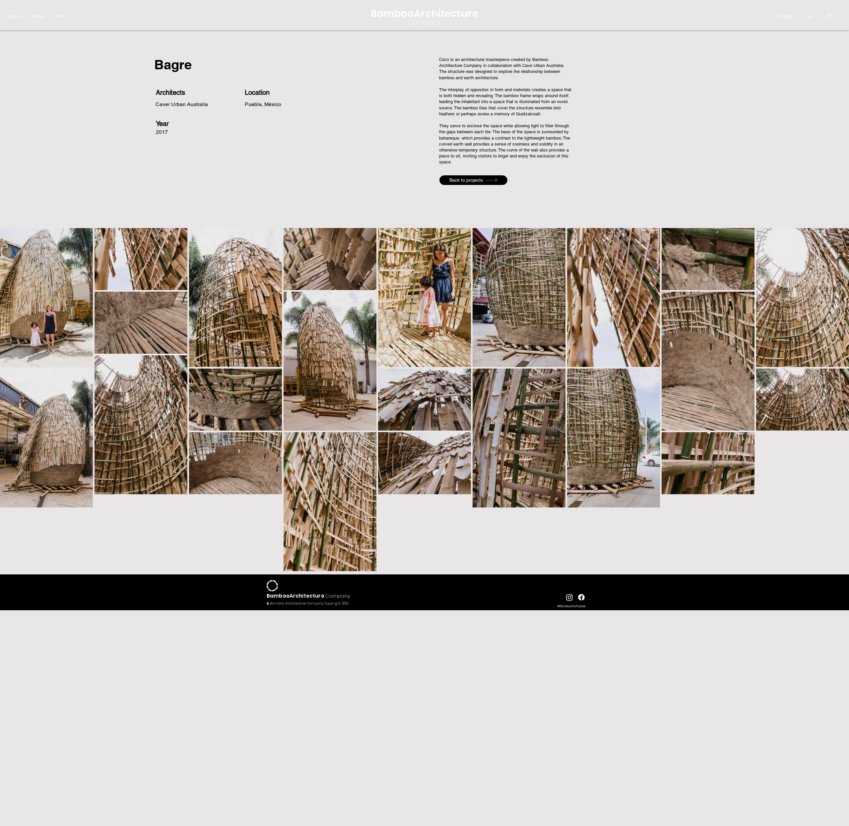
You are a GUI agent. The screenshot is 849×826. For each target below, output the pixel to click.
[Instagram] (569, 597)
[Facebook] (581, 597)
